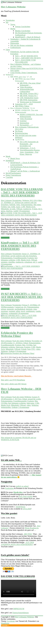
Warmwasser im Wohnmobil (30, 102)
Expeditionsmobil (19, 258)
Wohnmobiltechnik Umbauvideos (27, 90)
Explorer (30, 258)
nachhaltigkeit (20, 309)
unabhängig (30, 311)
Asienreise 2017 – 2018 (24, 104)
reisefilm (11, 262)
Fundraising (9, 488)
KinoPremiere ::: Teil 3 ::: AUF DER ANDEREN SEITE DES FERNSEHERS (20, 245)
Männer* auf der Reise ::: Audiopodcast (25, 171)
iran (9, 207)
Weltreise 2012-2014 (30, 200)
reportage (4, 311)
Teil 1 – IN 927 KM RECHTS (26, 56)
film (23, 345)
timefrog (9, 211)
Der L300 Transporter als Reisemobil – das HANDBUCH (29, 144)
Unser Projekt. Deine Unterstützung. (23, 73)
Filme (8, 50)
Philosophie (14, 43)
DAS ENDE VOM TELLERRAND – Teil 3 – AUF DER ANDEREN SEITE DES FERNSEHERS (22, 192)
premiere (4, 262)
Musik (8, 156)
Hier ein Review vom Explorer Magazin (16, 376)
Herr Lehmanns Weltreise (13, 7)
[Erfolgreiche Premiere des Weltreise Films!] (17, 353)
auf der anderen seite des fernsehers (23, 256)
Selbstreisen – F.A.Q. (28, 148)
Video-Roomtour (26, 87)
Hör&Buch (10, 161)
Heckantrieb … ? (26, 125)
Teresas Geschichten (22, 27)
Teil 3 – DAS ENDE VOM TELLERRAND (25, 61)
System (34, 209)
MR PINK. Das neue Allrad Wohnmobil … (30, 84)
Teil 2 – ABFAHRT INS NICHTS (28, 58)
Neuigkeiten (10, 20)
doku (18, 205)
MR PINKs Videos (22, 106)
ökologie (29, 309)
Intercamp (19, 347)
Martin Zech (30, 207)
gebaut (3, 309)
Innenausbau (24, 123)
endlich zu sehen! (22, 486)
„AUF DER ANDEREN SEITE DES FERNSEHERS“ (17, 543)
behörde (12, 205)
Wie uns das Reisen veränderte (21, 45)
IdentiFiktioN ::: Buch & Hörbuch (27, 37)
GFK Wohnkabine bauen (29, 98)
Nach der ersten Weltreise (21, 341)
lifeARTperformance (13, 173)
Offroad (19, 209)
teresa (3, 211)
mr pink (12, 209)
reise (35, 309)
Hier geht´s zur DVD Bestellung (13, 380)
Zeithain (12, 351)
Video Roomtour (26, 119)
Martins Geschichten (22, 31)
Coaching (9, 177)
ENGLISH (27, 509)
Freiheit (4, 207)
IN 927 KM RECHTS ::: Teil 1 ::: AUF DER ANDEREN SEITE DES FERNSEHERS (21, 297)
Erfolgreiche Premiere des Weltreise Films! (17, 334)
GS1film (29, 345)
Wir (7, 22)
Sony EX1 (31, 349)
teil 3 (40, 209)
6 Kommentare (23, 313)
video (38, 349)
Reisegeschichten (21, 133)
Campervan (19, 307)
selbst (18, 311)
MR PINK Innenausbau (28, 100)
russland (12, 311)
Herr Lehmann (6, 200)
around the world (34, 399)
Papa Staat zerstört (26, 496)
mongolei (10, 309)
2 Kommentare (23, 407)
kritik (13, 207)
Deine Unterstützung (13, 175)
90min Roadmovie (31, 528)
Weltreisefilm (6, 407)
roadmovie (27, 209)
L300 (23, 207)
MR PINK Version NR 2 (29, 94)
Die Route (19, 131)
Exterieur (23, 121)
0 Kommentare (24, 211)
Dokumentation (27, 205)
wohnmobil (13, 313)
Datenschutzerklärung (20, 613)
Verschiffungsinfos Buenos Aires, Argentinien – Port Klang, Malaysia (30, 152)
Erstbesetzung (15, 48)
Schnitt (23, 349)
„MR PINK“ (28, 534)
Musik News (15, 158)
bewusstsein (9, 307)
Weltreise (4, 313)
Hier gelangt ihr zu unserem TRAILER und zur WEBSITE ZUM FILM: (18, 439)
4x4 (20, 343)
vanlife (15, 211)
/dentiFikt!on (20, 507)
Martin (12, 29)
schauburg (28, 262)
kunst (18, 207)
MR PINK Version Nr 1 (29, 96)
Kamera (27, 347)
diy (25, 307)
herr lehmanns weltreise (17, 403)
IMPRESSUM (18, 609)
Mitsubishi (5, 209)
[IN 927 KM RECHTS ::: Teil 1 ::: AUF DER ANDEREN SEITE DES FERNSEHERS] (22, 318)
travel (23, 311)
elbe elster (37, 205)
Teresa (12, 24)
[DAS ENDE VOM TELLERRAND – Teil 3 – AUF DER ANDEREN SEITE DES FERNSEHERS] (22, 215)
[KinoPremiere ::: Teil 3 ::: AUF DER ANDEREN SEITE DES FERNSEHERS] (22, 268)
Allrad (7, 256)
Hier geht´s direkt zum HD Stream (13, 384)
